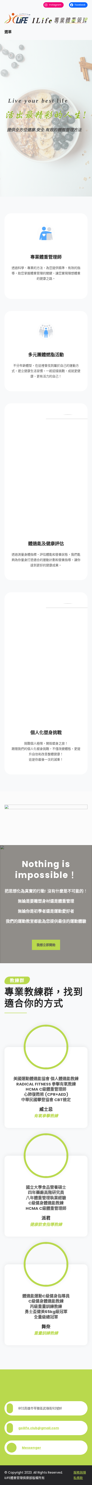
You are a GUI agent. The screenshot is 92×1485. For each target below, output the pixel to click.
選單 (8, 31)
